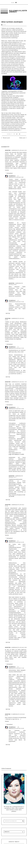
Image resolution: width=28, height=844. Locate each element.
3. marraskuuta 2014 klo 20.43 (16, 284)
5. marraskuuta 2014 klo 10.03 (16, 408)
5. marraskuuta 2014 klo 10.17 (16, 476)
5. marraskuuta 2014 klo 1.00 (19, 381)
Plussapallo (12, 175)
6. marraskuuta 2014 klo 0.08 (19, 647)
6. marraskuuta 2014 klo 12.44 (16, 667)
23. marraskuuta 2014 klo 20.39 (16, 727)
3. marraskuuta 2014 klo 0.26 (19, 150)
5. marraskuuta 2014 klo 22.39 (16, 541)
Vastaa (7, 170)
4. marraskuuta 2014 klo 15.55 (16, 301)
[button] (14, 2)
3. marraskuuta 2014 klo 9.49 (16, 176)
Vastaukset (10, 173)
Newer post (6, 138)
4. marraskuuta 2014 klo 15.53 (16, 347)
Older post (22, 138)
